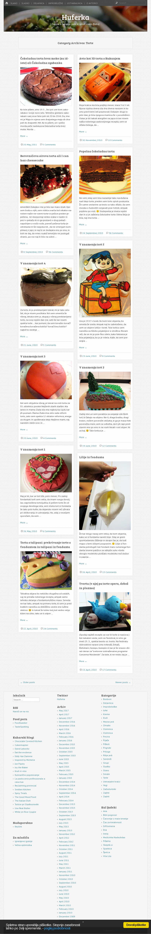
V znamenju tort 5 (91, 244)
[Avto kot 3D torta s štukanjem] (105, 102)
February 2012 (66, 841)
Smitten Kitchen (23, 789)
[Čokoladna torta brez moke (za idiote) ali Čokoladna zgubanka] (46, 107)
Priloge (106, 751)
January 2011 (65, 871)
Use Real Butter (22, 808)
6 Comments (49, 531)
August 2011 (65, 852)
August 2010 (65, 886)
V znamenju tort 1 (32, 449)
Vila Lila (107, 856)
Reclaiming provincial (25, 785)
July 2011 (63, 856)
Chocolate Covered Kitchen (28, 741)
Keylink (18, 826)
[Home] (7, 3)
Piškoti (106, 744)
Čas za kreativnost (112, 822)
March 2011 (65, 867)
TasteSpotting (22, 726)
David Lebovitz (22, 748)
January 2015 (65, 777)
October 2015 (66, 751)
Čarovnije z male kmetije (115, 818)
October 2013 (66, 811)
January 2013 (65, 830)
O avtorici (92, 3)
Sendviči (107, 759)
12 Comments (109, 445)
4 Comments (49, 438)
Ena (105, 829)
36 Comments (116, 233)
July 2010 (63, 890)
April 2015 (64, 766)
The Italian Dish (23, 800)
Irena (105, 833)
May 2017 (64, 710)
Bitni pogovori (110, 815)
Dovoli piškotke (136, 924)
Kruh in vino (21, 771)
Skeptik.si (108, 845)
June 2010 (64, 894)
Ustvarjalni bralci (111, 781)
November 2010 (67, 875)
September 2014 (67, 793)
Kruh (105, 717)
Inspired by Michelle (25, 760)
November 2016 (67, 725)
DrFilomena (109, 826)
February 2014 (66, 800)
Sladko (25, 3)
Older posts (27, 682)
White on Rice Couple (25, 811)
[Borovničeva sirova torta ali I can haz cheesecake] (46, 204)
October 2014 (66, 789)
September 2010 (67, 882)
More (24, 136)
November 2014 (67, 785)
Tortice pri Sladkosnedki (27, 804)
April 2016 (64, 729)
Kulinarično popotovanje (27, 775)
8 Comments (108, 356)
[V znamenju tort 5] (105, 318)
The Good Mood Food (25, 797)
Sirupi (106, 762)
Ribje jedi (107, 755)
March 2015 (65, 770)
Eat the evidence (23, 752)
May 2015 (64, 763)
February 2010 (66, 909)
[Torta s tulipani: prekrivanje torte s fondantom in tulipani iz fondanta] (46, 591)
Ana (105, 811)
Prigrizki (107, 747)
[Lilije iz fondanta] (105, 531)
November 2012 (67, 834)
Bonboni (107, 699)
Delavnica (39, 3)
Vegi (105, 785)
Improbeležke (55, 3)
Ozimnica (108, 729)
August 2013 (65, 819)
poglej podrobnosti (57, 928)
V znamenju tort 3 (32, 356)
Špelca (106, 852)
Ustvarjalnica (74, 3)
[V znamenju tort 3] (46, 400)
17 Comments (109, 669)
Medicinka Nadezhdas (114, 837)
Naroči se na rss (21, 711)
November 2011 (67, 845)
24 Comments (50, 628)
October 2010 (66, 879)
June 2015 (64, 759)
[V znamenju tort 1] (46, 493)
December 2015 (67, 744)
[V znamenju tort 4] (46, 307)
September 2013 (67, 815)
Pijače (106, 740)
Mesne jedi (108, 721)
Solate (106, 774)
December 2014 (67, 781)
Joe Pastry (20, 763)
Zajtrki (106, 792)
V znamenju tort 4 (33, 263)
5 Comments (49, 144)
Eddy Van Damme (23, 756)
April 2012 (64, 837)
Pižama (106, 841)
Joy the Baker (21, 767)
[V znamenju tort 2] (105, 411)
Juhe (105, 710)
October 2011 (66, 849)
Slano (13, 3)
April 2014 (64, 796)
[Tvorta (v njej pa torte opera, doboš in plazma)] (105, 632)
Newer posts (123, 682)
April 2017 (64, 714)
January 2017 (65, 718)
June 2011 (64, 860)
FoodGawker (21, 722)
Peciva (106, 736)
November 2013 (67, 807)
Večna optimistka (23, 845)
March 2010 (65, 905)
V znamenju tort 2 (91, 367)
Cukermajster (21, 745)
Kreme (106, 714)
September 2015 (67, 755)
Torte (105, 777)
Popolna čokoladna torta (97, 151)
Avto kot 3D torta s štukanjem (99, 58)
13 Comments (109, 572)
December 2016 (67, 721)
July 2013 (63, 822)
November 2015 (67, 748)
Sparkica (107, 848)
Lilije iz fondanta (91, 457)
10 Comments (115, 140)
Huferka (75, 17)
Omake (106, 725)
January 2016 (65, 740)
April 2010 (64, 901)
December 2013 (67, 804)
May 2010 (64, 897)
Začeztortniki (109, 789)
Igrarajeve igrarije (23, 841)
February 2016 (66, 736)
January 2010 (65, 912)
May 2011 (64, 864)
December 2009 (67, 916)
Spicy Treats (21, 793)
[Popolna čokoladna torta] (105, 195)
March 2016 (65, 733)
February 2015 (66, 774)
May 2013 (64, 826)
